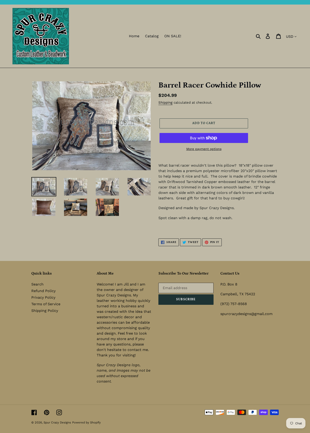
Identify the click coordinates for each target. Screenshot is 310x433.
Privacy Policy (43, 297)
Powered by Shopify (86, 422)
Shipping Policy (44, 310)
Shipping (165, 102)
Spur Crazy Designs (57, 422)
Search (37, 284)
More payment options (203, 149)
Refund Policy (43, 291)
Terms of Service (45, 304)
